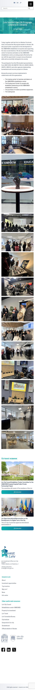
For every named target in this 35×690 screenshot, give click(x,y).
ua (17, 2)
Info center (5, 595)
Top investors (6, 586)
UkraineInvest (6, 625)
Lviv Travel (5, 613)
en (14, 2)
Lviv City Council (6, 604)
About (4, 580)
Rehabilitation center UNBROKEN (11, 607)
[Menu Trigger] (30, 4)
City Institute (5, 619)
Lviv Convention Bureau (8, 616)
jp (20, 2)
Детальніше (17, 492)
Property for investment (9, 610)
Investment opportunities (9, 583)
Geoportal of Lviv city (8, 622)
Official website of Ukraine (9, 628)
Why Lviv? (4, 589)
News (3, 592)
